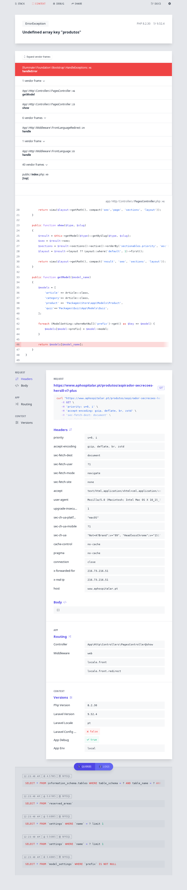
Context (20, 416)
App (17, 397)
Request (20, 372)
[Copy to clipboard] (160, 398)
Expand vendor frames (38, 56)
